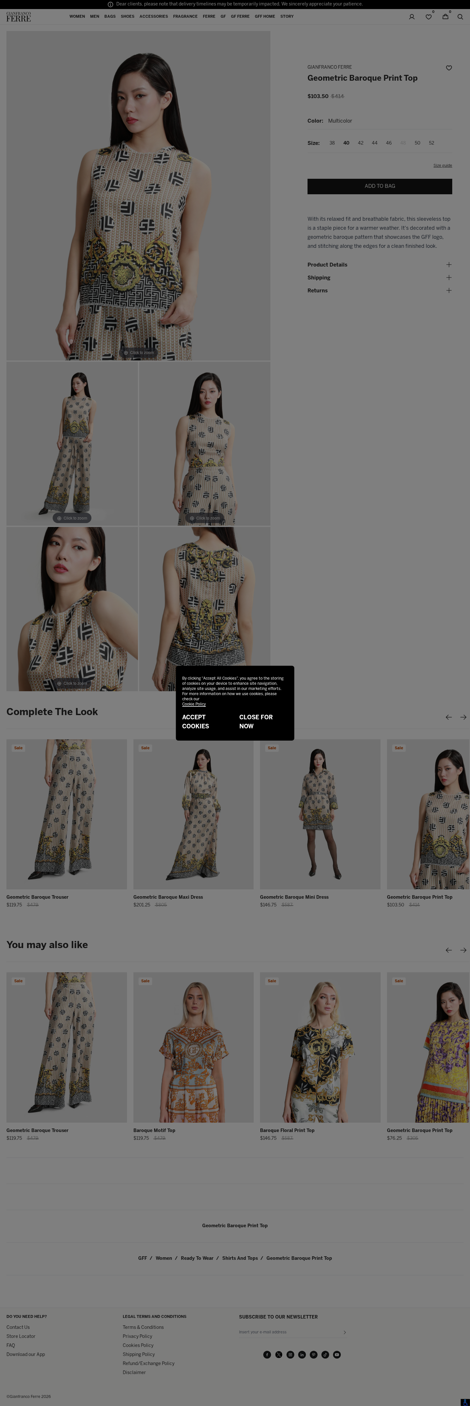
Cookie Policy (194, 704)
